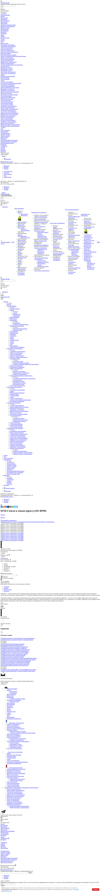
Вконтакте (6, 166)
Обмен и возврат (5, 854)
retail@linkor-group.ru (7, 161)
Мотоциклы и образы (6, 862)
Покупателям (10, 462)
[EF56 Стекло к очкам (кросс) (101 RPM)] (12, 533)
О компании (4, 842)
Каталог (9, 304)
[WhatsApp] (13, 507)
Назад (10, 303)
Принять (96, 889)
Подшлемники (5, 834)
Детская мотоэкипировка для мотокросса (24, 378)
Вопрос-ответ (4, 855)
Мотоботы (3, 835)
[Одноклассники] (4, 507)
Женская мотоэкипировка (20, 328)
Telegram (6, 167)
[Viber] (10, 507)
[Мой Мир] (6, 507)
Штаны (15, 313)
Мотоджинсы (4, 825)
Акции (2, 836)
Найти (2, 885)
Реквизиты (3, 856)
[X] (8, 507)
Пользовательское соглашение (9, 859)
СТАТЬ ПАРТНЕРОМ (6, 195)
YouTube (6, 168)
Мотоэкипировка (14, 308)
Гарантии (6, 591)
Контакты (3, 846)
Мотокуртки (4, 829)
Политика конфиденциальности (9, 858)
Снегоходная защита (18, 418)
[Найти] (2, 8)
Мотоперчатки (5, 832)
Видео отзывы (8, 589)
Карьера (3, 845)
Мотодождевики (5, 828)
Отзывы (6, 588)
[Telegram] (17, 507)
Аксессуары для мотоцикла (17, 390)
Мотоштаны (4, 827)
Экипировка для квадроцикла (18, 431)
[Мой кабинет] (1, 290)
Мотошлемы (16, 323)
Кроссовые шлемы (18, 361)
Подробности (4, 558)
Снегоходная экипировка (17, 405)
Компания (9, 478)
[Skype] (15, 507)
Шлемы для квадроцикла (20, 451)
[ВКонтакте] (2, 507)
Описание (6, 586)
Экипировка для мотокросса (17, 351)
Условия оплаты (5, 851)
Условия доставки (5, 852)
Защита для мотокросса (19, 371)
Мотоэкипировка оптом (7, 861)
